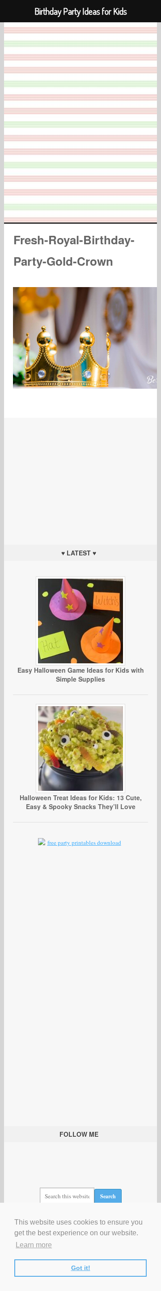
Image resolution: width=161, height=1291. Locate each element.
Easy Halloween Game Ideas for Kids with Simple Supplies (80, 674)
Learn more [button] (34, 1245)
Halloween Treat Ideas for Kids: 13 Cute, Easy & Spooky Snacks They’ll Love (81, 802)
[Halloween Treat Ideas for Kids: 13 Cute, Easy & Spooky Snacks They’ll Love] (80, 791)
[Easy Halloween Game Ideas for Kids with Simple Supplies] (80, 663)
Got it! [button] (80, 1267)
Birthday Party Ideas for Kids (80, 122)
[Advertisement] (80, 473)
